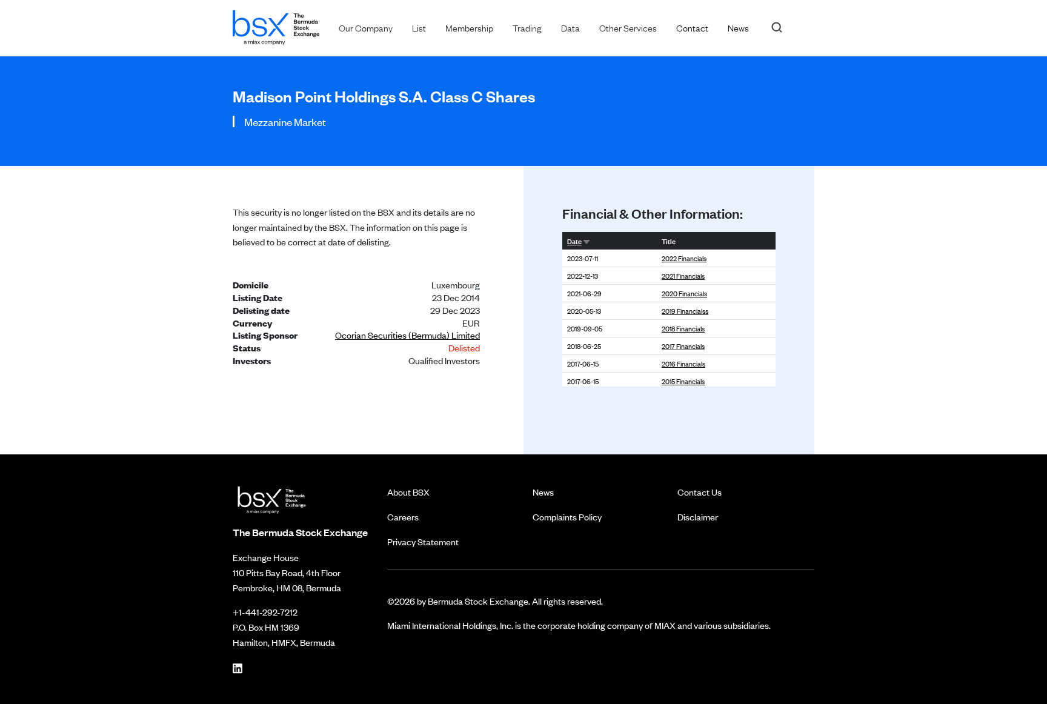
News (543, 491)
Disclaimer (697, 516)
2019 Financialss (685, 310)
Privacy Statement (423, 541)
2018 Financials (683, 328)
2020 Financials (684, 293)
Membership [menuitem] (469, 27)
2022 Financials (684, 258)
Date (574, 240)
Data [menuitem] (570, 27)
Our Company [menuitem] (366, 27)
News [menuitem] (738, 27)
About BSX (408, 491)
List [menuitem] (419, 27)
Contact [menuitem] (692, 27)
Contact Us (699, 491)
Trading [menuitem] (527, 27)
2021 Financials (683, 275)
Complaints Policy (567, 516)
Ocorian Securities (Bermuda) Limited (407, 334)
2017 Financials (683, 345)
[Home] (276, 25)
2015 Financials (683, 381)
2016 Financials (683, 363)
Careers (403, 516)
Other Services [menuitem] (628, 27)
